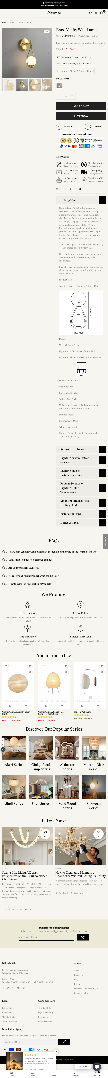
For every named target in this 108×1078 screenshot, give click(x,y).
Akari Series (14, 767)
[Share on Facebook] (65, 192)
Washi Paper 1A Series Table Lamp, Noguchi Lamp (51, 715)
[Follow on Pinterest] (13, 991)
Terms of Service (9, 1024)
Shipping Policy (9, 1020)
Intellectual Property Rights (86, 991)
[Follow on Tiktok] (23, 991)
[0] (101, 15)
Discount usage (44, 1020)
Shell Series (14, 806)
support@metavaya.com (55, 3)
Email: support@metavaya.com (15, 973)
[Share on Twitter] (70, 192)
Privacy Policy (8, 1011)
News (5, 871)
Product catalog (81, 996)
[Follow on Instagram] (8, 991)
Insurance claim (45, 1024)
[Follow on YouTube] (18, 991)
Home (4, 25)
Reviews (77, 987)
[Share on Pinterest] (75, 192)
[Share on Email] (80, 192)
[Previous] (7, 56)
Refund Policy (8, 1015)
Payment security (45, 1015)
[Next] (46, 56)
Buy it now (81, 119)
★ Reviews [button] (105, 541)
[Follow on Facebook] (3, 991)
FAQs (76, 982)
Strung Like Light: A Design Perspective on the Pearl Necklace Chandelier (24, 879)
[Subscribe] (83, 940)
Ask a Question (62, 160)
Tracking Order (44, 1011)
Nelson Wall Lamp (82, 714)
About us (78, 973)
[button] (56, 1052)
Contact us (79, 978)
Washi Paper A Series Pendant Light (16, 715)
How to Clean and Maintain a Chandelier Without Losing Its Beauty (80, 877)
